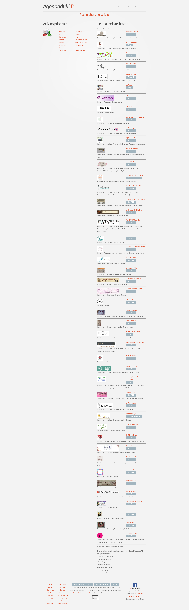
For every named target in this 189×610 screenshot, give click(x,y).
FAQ (89, 584)
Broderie (78, 34)
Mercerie (62, 42)
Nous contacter (79, 584)
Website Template (135, 596)
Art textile (78, 31)
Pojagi (61, 48)
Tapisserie (62, 50)
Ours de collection (81, 42)
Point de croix (79, 45)
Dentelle (61, 40)
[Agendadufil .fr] (58, 6)
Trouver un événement (105, 7)
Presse (115, 584)
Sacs (77, 48)
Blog (129, 45)
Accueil (89, 7)
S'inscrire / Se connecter (136, 7)
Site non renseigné (134, 178)
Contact (120, 7)
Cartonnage (62, 37)
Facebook (131, 77)
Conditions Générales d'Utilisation (81, 593)
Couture (77, 37)
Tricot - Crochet (80, 50)
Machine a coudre (81, 40)
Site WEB (131, 34)
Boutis (61, 34)
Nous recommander (102, 584)
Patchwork (62, 45)
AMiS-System (138, 593)
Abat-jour (62, 31)
